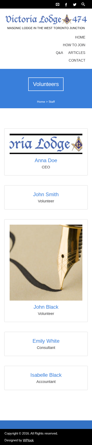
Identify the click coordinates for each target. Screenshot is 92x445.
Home (80, 37)
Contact (77, 60)
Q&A (59, 53)
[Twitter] (74, 4)
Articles (76, 53)
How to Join (74, 45)
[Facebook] (66, 4)
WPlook (28, 440)
